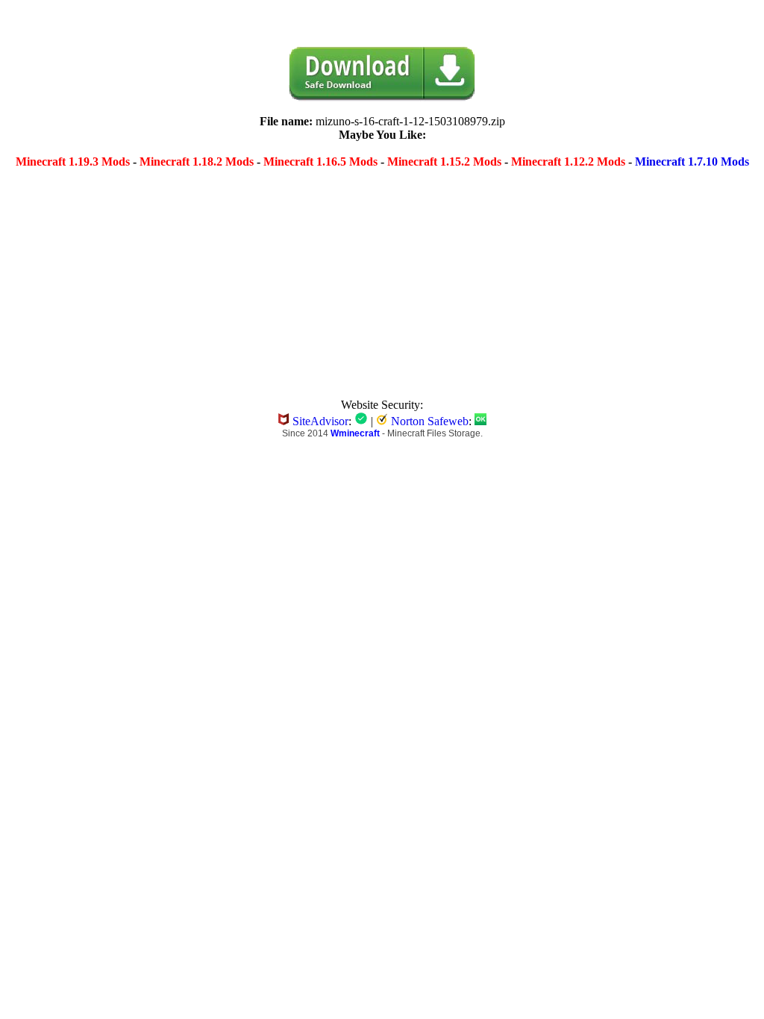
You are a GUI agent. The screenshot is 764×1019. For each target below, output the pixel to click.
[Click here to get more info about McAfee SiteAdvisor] (361, 421)
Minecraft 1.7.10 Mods (692, 161)
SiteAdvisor (320, 421)
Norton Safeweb (430, 421)
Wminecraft (355, 433)
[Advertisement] (269, 275)
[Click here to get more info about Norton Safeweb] (480, 421)
